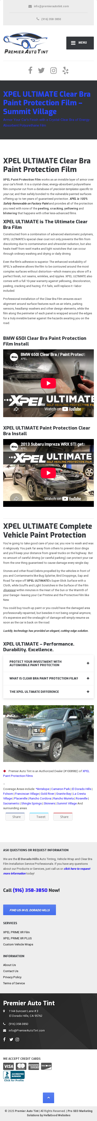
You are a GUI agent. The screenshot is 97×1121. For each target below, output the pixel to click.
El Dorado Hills (81, 789)
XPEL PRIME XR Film (16, 932)
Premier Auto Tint (26, 1111)
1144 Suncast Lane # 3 (25, 1013)
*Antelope (43, 789)
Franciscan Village (27, 793)
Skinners (49, 803)
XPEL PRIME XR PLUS (17, 938)
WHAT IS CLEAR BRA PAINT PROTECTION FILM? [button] (43, 678)
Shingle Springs (31, 803)
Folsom (8, 793)
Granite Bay (63, 793)
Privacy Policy (12, 977)
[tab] (48, 663)
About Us (9, 965)
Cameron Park (60, 789)
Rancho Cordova (40, 798)
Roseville (82, 798)
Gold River (47, 793)
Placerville (20, 798)
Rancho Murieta (63, 798)
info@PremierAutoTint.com (27, 1030)
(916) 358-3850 (18, 1024)
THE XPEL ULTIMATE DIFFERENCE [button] (34, 692)
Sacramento (11, 803)
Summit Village (67, 803)
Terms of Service (14, 983)
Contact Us (10, 971)
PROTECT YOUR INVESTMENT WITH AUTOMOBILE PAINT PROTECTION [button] (35, 663)
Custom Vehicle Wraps (18, 944)
